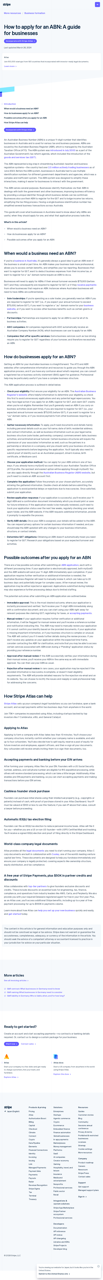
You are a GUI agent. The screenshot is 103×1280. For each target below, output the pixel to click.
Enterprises (59, 1111)
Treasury (33, 1199)
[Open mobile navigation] (97, 4)
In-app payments (61, 1139)
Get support (83, 1186)
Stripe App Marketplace (64, 1207)
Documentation (60, 1228)
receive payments (86, 284)
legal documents (35, 850)
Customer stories (86, 1115)
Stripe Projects (60, 1245)
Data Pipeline (34, 1143)
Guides (81, 1111)
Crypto (32, 1139)
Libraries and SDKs (62, 1242)
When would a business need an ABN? (21, 108)
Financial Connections (38, 1150)
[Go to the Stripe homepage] (7, 1107)
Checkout (33, 1129)
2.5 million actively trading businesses (68, 167)
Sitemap (82, 1145)
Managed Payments (37, 1167)
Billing (31, 1122)
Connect (32, 1136)
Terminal (32, 1195)
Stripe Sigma (34, 1188)
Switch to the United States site (53, 1273)
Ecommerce (59, 1125)
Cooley (55, 854)
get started (15, 913)
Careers (81, 1166)
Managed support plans (88, 1190)
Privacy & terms (85, 1132)
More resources (12, 13)
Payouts (32, 1178)
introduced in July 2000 (62, 150)
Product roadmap (85, 1162)
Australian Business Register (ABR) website (66, 472)
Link (30, 1164)
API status (58, 1235)
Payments (33, 1174)
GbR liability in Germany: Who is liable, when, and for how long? (36, 995)
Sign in (81, 1196)
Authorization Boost (37, 1118)
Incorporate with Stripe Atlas (19, 41)
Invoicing (32, 1157)
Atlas (31, 1115)
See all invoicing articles (15, 980)
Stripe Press (83, 1173)
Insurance (58, 1174)
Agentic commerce (62, 1118)
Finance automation (62, 1132)
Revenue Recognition (38, 1185)
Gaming (57, 1164)
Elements (33, 1146)
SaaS (56, 1153)
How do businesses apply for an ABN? (21, 113)
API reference (60, 1231)
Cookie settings (85, 1149)
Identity (32, 1153)
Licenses (82, 1142)
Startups (57, 1115)
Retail (56, 1194)
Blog (80, 1118)
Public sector (59, 1191)
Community (83, 1122)
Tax (30, 1192)
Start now (10, 1044)
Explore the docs (61, 1074)
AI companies (59, 1157)
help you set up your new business (56, 910)
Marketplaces (59, 1143)
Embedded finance (62, 1129)
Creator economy (61, 1160)
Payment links (35, 1171)
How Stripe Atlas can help (16, 122)
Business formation (34, 13)
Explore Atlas (10, 1077)
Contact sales (27, 1044)
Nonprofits (58, 1184)
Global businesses (61, 1136)
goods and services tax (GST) (20, 157)
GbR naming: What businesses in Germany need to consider (34, 992)
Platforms (58, 1150)
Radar (31, 1181)
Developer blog (60, 1249)
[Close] (98, 1267)
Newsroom (83, 1169)
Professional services (63, 1187)
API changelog (60, 1238)
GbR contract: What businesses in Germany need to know (33, 988)
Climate (32, 1132)
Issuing (32, 1160)
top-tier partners (37, 886)
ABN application (70, 564)
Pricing (32, 1111)
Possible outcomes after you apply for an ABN (25, 117)
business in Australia (25, 260)
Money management (62, 1146)
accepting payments (81, 613)
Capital (32, 1125)
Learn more (9, 66)
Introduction (10, 104)
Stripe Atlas (10, 703)
